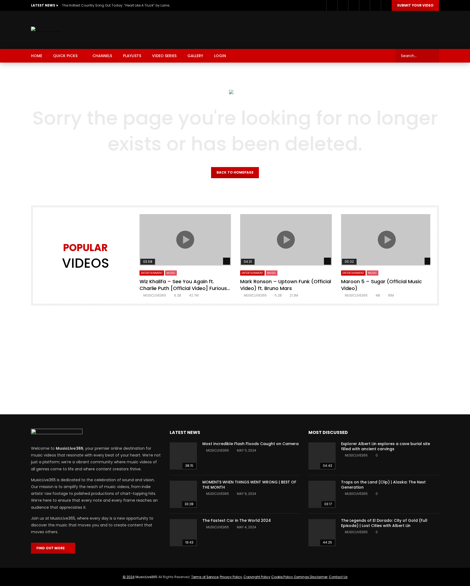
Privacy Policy (231, 577)
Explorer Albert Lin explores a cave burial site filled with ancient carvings (385, 446)
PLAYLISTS (132, 55)
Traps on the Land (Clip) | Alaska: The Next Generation (383, 484)
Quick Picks (65, 55)
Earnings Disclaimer (310, 577)
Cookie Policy (282, 577)
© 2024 (129, 577)
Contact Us (338, 577)
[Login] (386, 5)
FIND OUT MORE (51, 548)
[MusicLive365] (45, 30)
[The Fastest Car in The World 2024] (183, 532)
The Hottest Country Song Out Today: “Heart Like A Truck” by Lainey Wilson (116, 5)
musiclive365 (154, 295)
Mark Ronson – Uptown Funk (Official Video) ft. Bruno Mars (285, 284)
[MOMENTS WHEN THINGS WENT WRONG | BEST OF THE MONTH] (183, 494)
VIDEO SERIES (164, 55)
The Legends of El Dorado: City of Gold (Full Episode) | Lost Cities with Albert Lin (384, 523)
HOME (36, 55)
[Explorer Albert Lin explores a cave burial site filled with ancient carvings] (322, 456)
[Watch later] (364, 5)
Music (170, 273)
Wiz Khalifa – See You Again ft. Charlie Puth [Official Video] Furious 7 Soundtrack (183, 288)
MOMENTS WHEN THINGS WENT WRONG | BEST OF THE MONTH (249, 484)
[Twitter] (342, 5)
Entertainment (152, 273)
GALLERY (195, 55)
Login (220, 55)
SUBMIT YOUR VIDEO (415, 5)
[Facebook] (331, 5)
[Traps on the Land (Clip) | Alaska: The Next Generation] (322, 494)
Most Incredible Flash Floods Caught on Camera (250, 443)
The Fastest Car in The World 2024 (236, 520)
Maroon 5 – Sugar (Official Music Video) (381, 284)
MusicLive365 (146, 577)
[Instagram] (353, 5)
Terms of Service (204, 577)
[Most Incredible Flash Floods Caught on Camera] (183, 456)
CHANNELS (102, 55)
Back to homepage (235, 172)
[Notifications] (375, 5)
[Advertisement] (340, 29)
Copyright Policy (256, 577)
